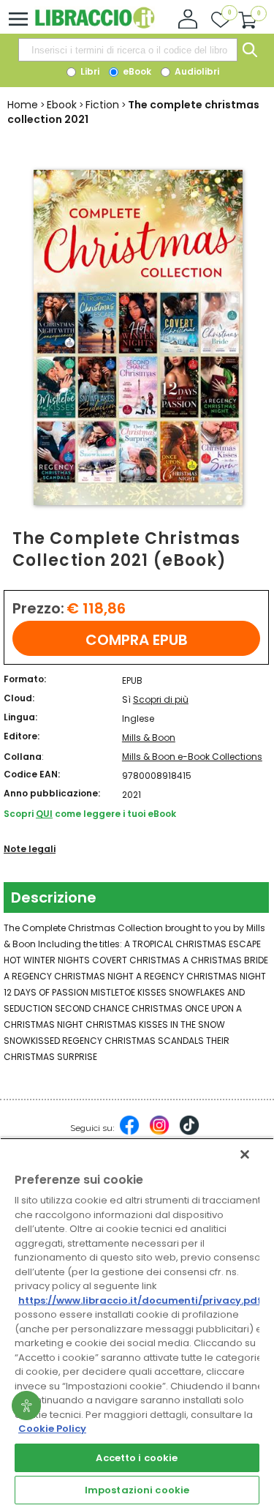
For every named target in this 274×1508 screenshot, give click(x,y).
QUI (44, 813)
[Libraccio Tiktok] (189, 1132)
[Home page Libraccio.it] (94, 25)
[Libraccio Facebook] (129, 1132)
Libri (88, 71)
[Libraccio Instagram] (159, 1132)
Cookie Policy (52, 1429)
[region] (137, 1323)
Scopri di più (161, 699)
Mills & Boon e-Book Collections (192, 756)
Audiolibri (195, 71)
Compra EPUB (136, 640)
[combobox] (127, 49)
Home (22, 104)
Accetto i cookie (137, 1458)
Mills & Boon (148, 737)
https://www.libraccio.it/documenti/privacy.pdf (140, 1300)
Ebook (62, 104)
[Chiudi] (244, 1154)
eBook (136, 71)
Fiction (102, 104)
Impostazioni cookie (137, 1490)
